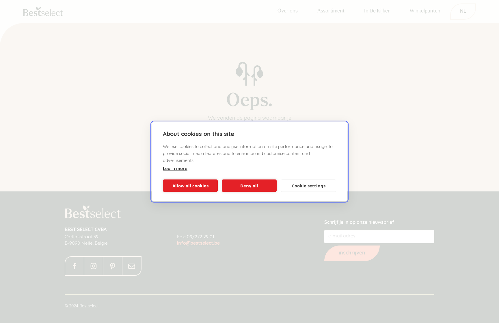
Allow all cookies (190, 186)
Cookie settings (308, 186)
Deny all (249, 186)
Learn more (175, 169)
